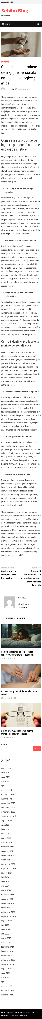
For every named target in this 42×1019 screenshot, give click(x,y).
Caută (4, 744)
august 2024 (6, 872)
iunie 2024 (5, 881)
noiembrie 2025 (8, 807)
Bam (25, 1015)
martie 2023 (6, 942)
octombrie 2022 (8, 960)
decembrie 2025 (8, 803)
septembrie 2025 (8, 816)
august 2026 (6, 768)
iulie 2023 (5, 925)
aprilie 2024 (6, 890)
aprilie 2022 (6, 981)
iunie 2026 (5, 777)
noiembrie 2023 (8, 907)
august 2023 (6, 920)
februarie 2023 (7, 946)
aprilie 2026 (6, 785)
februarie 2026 (7, 794)
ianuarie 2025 (7, 851)
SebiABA (11, 89)
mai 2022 (5, 977)
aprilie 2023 (6, 938)
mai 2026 (5, 781)
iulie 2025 (5, 825)
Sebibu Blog (14, 10)
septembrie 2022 (8, 964)
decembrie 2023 (8, 903)
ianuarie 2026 (7, 798)
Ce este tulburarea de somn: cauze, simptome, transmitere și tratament (17, 653)
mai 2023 (5, 933)
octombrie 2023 (8, 912)
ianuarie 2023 (7, 951)
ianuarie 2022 (7, 994)
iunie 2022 (5, 973)
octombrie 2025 (8, 811)
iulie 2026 (5, 772)
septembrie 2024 (8, 868)
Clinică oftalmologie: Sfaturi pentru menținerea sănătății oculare (17, 732)
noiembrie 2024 (8, 859)
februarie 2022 (7, 990)
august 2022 (6, 968)
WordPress (15, 1015)
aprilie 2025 (6, 838)
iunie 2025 (5, 829)
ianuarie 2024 (7, 899)
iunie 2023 (5, 929)
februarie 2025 (7, 846)
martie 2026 (6, 790)
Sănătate (5, 62)
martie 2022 (6, 986)
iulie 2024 (5, 877)
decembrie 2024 (8, 855)
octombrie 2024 (8, 864)
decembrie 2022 (8, 955)
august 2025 (6, 820)
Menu (7, 24)
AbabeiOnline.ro (28, 1012)
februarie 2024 (7, 894)
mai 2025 (5, 833)
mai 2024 (5, 885)
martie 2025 (6, 842)
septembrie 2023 (8, 916)
